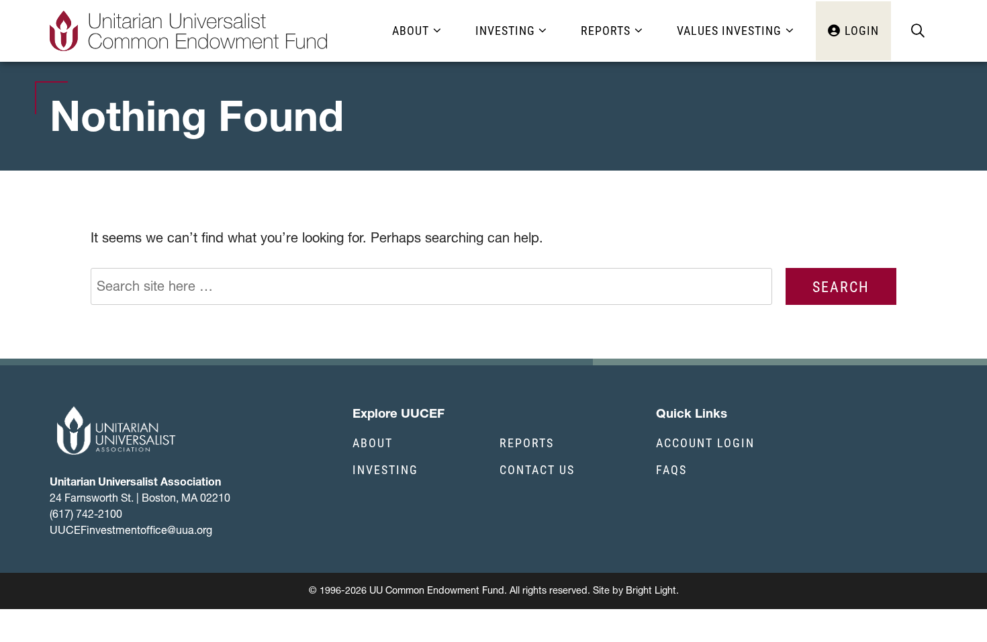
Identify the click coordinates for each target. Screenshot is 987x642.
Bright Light (651, 590)
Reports (527, 442)
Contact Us (537, 469)
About (372, 442)
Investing (385, 469)
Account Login (705, 442)
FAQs (671, 469)
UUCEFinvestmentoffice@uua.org (131, 530)
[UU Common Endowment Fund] (189, 31)
